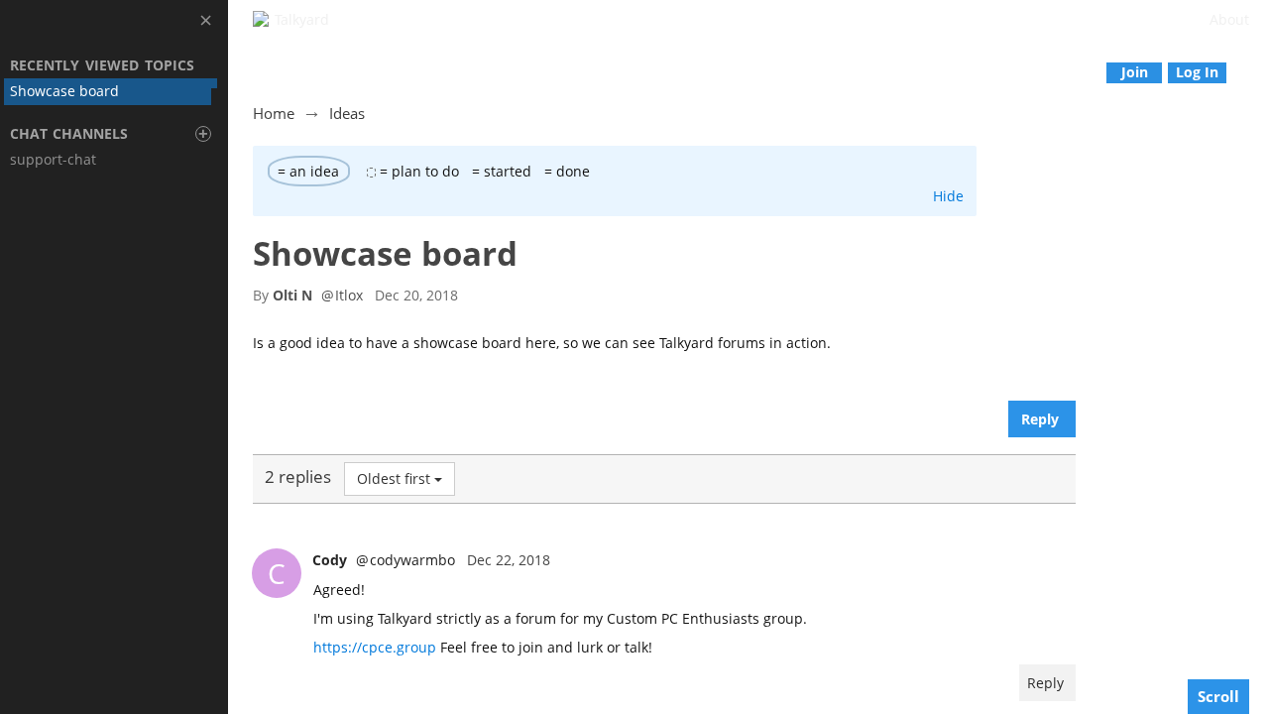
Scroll (1218, 696)
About (1229, 19)
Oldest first (393, 478)
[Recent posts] (1254, 72)
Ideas (347, 113)
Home (273, 113)
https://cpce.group (374, 647)
